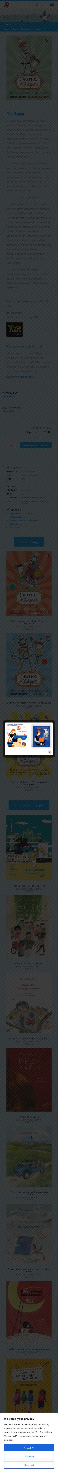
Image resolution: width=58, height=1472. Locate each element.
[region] (29, 1442)
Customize (29, 1456)
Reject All (29, 1465)
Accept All (29, 1447)
